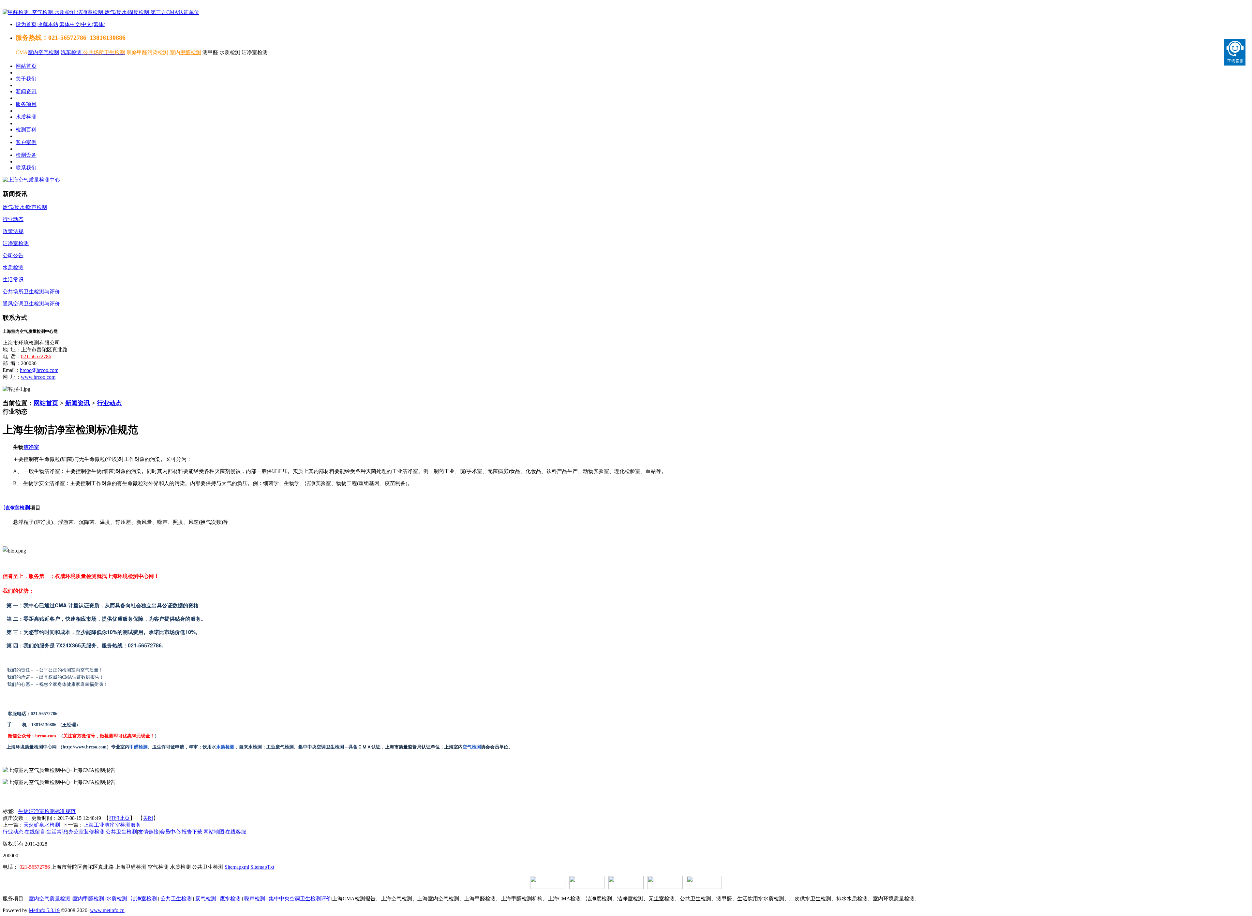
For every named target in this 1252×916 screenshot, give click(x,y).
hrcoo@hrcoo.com (39, 370)
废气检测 (205, 898)
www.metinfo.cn (107, 910)
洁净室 (31, 447)
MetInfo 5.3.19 (44, 910)
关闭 (148, 818)
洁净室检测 (17, 507)
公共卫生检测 (121, 832)
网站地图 (213, 832)
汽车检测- (72, 52)
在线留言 (34, 832)
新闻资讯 (77, 403)
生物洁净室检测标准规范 (47, 811)
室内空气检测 (43, 52)
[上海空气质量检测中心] (31, 180)
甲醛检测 (138, 747)
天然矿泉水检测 (41, 825)
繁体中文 (69, 24)
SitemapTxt (262, 867)
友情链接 (148, 832)
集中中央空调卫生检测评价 (300, 898)
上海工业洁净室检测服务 (112, 825)
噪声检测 (254, 898)
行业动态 (109, 403)
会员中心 (170, 832)
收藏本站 (47, 24)
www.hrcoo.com (38, 377)
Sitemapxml (237, 867)
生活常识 (56, 832)
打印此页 (119, 818)
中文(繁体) (93, 24)
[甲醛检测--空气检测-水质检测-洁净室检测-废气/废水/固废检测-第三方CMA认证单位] (101, 12)
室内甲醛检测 (88, 898)
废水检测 (230, 898)
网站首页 (46, 403)
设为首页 (26, 24)
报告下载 (192, 832)
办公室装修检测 (86, 832)
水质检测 (225, 747)
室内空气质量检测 (49, 898)
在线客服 (235, 832)
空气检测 (472, 747)
